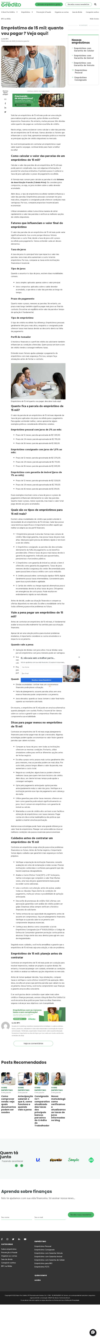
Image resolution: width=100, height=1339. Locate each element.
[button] (44, 658)
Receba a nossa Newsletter (41, 680)
